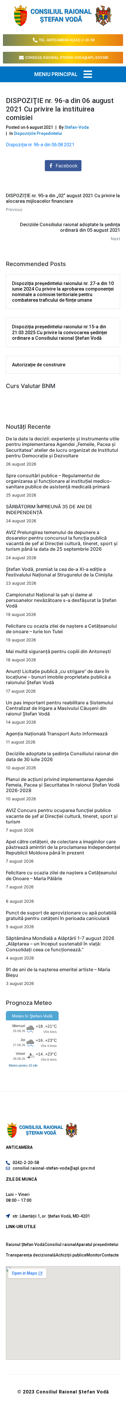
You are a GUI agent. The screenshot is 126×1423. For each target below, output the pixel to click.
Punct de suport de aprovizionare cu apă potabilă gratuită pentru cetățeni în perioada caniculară (61, 915)
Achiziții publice (71, 1255)
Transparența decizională (31, 1255)
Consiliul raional (60, 1244)
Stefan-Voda (76, 127)
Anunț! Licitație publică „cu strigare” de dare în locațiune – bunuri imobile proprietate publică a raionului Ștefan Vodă (58, 676)
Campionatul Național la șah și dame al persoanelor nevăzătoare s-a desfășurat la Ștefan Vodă (61, 600)
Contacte (110, 1255)
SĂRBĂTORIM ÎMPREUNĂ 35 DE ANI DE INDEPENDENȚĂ (49, 509)
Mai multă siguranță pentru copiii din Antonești (58, 651)
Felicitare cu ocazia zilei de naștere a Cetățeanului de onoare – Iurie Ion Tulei (61, 628)
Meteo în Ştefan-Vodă (32, 1016)
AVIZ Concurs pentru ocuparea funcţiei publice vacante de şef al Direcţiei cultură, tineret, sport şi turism (62, 815)
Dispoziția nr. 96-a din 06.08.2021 (40, 144)
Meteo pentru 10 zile (23, 1065)
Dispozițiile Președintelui (38, 133)
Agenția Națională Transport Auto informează (57, 734)
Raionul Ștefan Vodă (25, 1244)
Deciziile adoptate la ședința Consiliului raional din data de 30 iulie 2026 (62, 756)
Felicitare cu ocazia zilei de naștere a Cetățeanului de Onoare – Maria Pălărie (61, 875)
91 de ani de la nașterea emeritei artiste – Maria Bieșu (58, 972)
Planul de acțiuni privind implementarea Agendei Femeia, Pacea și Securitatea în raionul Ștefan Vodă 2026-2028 (63, 784)
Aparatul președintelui (97, 1244)
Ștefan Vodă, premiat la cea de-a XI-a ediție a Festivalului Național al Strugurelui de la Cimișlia (60, 572)
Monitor (94, 1255)
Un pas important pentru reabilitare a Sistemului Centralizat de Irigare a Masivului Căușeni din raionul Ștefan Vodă (59, 708)
